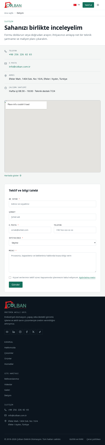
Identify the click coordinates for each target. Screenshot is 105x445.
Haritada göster (11, 175)
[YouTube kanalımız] (7, 332)
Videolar (8, 384)
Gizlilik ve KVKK (76, 439)
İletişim (7, 395)
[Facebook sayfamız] (27, 332)
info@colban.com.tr (19, 66)
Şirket (12, 212)
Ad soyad (14, 199)
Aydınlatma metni (87, 277)
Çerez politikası (94, 439)
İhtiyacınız (16, 238)
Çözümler (8, 353)
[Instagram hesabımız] (20, 332)
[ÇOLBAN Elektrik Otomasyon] (12, 5)
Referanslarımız (11, 378)
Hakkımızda (9, 347)
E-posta (14, 225)
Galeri (7, 389)
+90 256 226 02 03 (20, 54)
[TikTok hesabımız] (40, 332)
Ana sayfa (8, 13)
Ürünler (8, 358)
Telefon (58, 225)
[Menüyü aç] (98, 5)
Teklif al (88, 5)
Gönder (16, 284)
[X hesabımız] (33, 332)
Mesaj (13, 251)
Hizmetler (9, 364)
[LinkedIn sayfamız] (13, 332)
